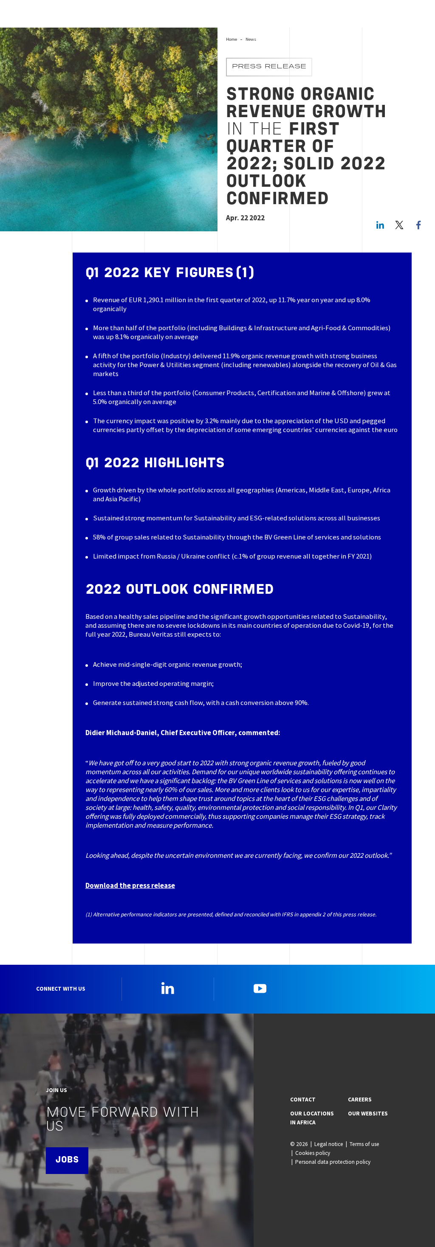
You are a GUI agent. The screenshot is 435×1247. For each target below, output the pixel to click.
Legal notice (328, 1144)
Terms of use (364, 1144)
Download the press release (130, 885)
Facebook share (418, 225)
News (251, 39)
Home (231, 39)
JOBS (67, 1160)
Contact (303, 1099)
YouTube (260, 988)
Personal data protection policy (332, 1162)
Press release (269, 67)
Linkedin (167, 988)
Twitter (399, 225)
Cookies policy (312, 1153)
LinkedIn (380, 225)
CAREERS (360, 1099)
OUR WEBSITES (368, 1113)
